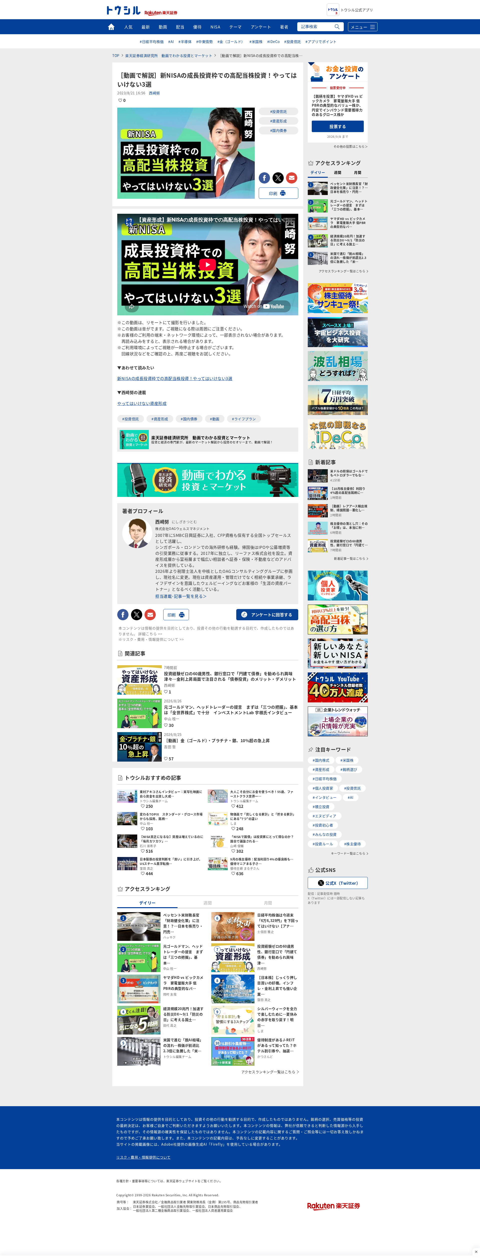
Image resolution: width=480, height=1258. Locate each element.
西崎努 (154, 92)
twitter (278, 178)
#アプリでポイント (321, 41)
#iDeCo (273, 41)
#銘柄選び (348, 769)
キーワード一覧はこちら (348, 853)
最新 (146, 27)
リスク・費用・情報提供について (143, 1157)
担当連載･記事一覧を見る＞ (181, 596)
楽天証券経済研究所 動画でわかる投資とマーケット (168, 55)
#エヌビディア (324, 815)
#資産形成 (278, 120)
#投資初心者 (323, 825)
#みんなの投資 (325, 834)
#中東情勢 (204, 41)
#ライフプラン (244, 418)
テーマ (235, 27)
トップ (111, 26)
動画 (163, 27)
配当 (180, 27)
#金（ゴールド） (231, 41)
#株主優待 (352, 843)
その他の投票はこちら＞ (351, 146)
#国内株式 (321, 760)
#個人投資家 (323, 788)
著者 (284, 27)
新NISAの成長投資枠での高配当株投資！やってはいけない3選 (174, 378)
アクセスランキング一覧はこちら (268, 1072)
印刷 (273, 193)
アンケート (261, 27)
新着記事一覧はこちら (349, 559)
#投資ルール (323, 843)
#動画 (215, 418)
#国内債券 (278, 130)
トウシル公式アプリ (356, 9)
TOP (116, 55)
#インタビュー (325, 797)
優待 (197, 27)
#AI (171, 41)
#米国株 (256, 41)
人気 (128, 27)
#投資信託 (292, 41)
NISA (215, 27)
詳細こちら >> (150, 633)
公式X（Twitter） (343, 883)
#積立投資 (321, 806)
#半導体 (185, 41)
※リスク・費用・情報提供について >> (151, 639)
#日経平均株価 (152, 41)
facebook (264, 178)
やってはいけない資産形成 (141, 403)
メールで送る (291, 178)
